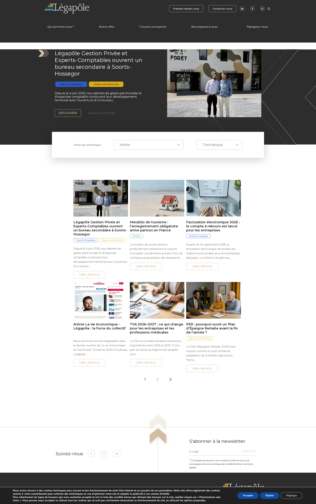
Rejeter (270, 495)
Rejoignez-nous (257, 26)
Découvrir (68, 113)
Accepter (248, 495)
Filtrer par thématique (87, 144)
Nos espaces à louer (204, 26)
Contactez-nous (222, 8)
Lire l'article (89, 274)
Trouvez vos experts (152, 26)
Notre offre (106, 26)
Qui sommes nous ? (60, 26)
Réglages (291, 495)
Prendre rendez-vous (186, 8)
